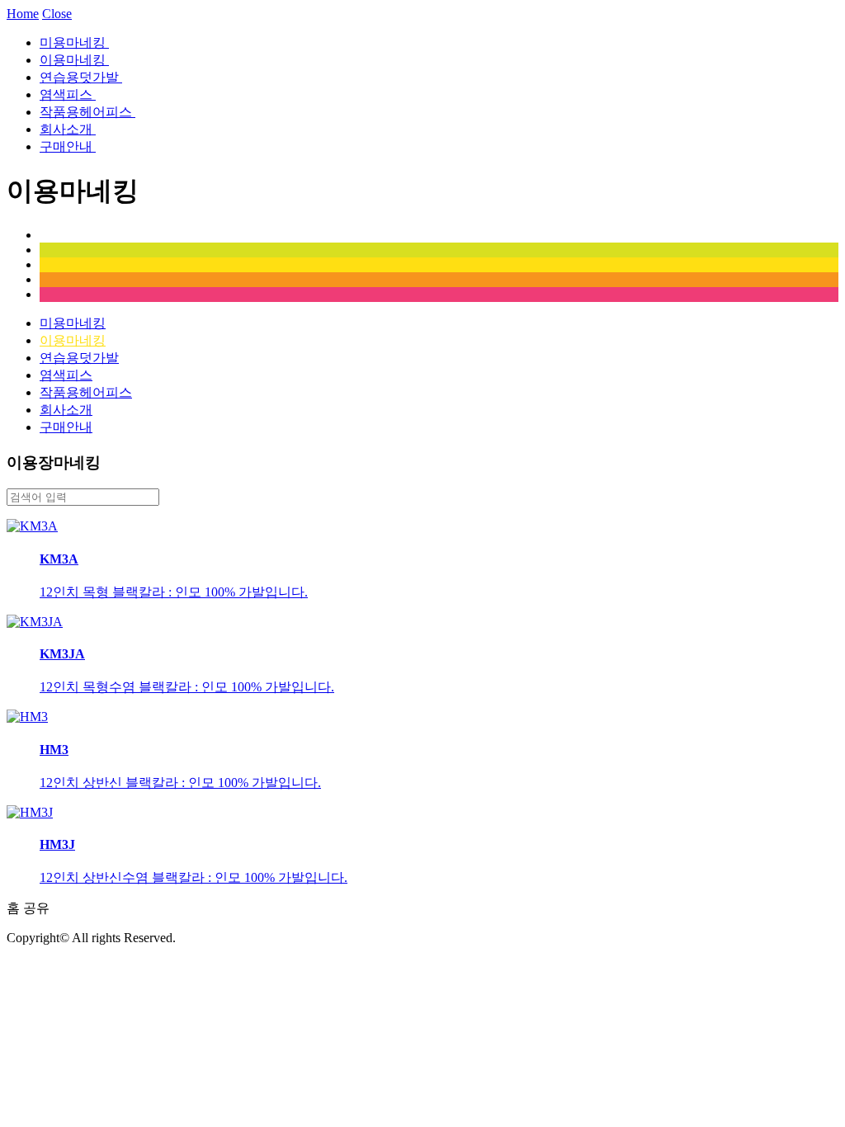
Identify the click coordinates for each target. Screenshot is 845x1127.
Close (57, 14)
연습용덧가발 (81, 77)
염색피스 (68, 94)
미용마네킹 (74, 42)
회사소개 (68, 129)
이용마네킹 (74, 60)
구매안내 (68, 146)
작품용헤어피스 (87, 112)
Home (23, 14)
